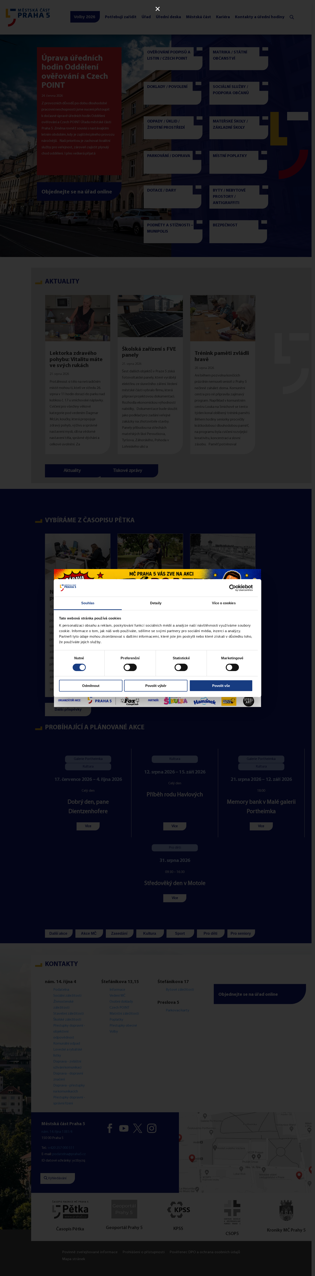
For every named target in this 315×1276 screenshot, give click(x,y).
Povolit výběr (155, 686)
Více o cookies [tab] (223, 603)
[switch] (130, 667)
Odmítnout (90, 686)
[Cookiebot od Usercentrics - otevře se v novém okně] (232, 587)
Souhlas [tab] (88, 603)
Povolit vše (221, 686)
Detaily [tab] (155, 603)
